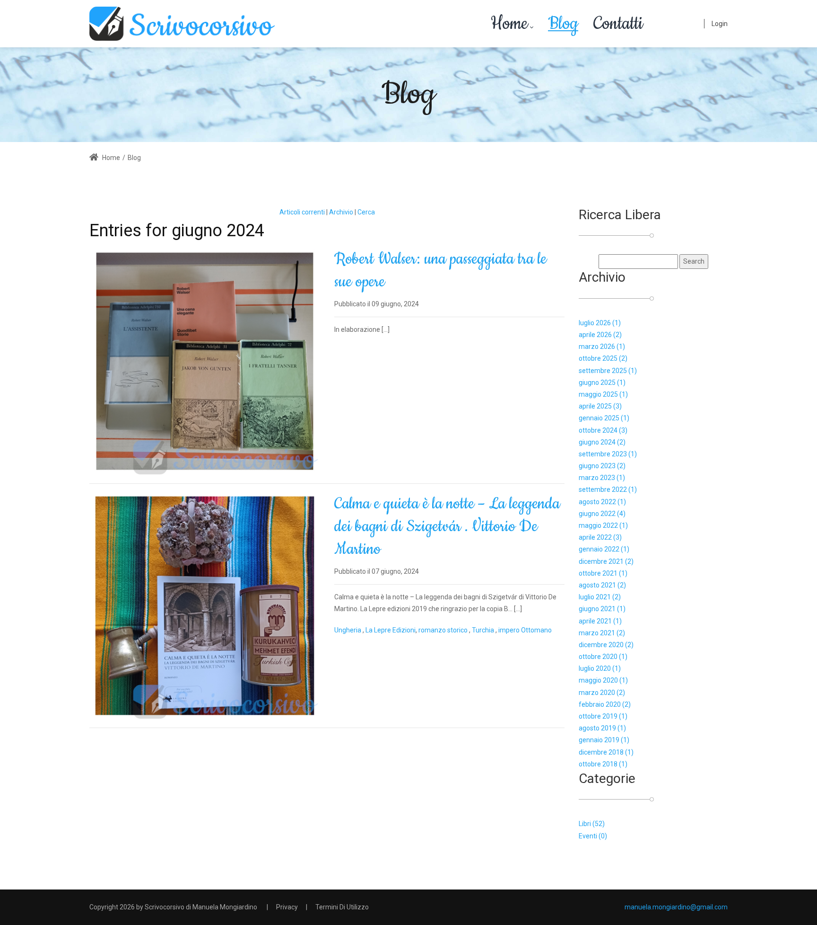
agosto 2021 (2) (602, 585)
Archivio (341, 212)
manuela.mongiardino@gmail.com (676, 907)
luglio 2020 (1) (600, 668)
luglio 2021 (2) (600, 597)
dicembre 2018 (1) (606, 752)
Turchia (483, 630)
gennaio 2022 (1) (604, 549)
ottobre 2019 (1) (603, 716)
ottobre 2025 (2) (603, 358)
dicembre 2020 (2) (606, 645)
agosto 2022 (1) (602, 502)
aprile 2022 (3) (600, 537)
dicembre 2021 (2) (606, 561)
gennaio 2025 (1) (604, 418)
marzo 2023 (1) (602, 477)
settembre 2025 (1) (608, 370)
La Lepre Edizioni (390, 630)
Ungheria (348, 630)
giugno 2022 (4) (602, 513)
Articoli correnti (302, 212)
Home (110, 157)
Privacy (287, 907)
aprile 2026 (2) (600, 334)
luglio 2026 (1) (600, 323)
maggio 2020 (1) (603, 680)
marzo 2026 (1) (602, 346)
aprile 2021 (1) (600, 621)
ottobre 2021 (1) (603, 573)
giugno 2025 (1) (602, 382)
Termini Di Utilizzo (342, 907)
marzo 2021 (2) (602, 633)
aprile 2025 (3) (600, 406)
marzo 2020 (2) (602, 692)
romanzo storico (443, 630)
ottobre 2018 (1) (603, 764)
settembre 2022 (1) (608, 489)
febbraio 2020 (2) (605, 704)
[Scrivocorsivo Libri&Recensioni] (182, 23)
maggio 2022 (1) (603, 525)
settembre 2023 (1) (608, 454)
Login (720, 23)
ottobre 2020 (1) (603, 656)
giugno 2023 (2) (602, 466)
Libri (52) (592, 823)
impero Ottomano (525, 630)
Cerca (366, 212)
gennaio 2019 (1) (604, 740)
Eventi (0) (593, 836)
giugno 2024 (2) (602, 442)
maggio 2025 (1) (603, 394)
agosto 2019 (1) (602, 728)
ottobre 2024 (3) (603, 430)
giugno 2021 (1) (602, 609)
